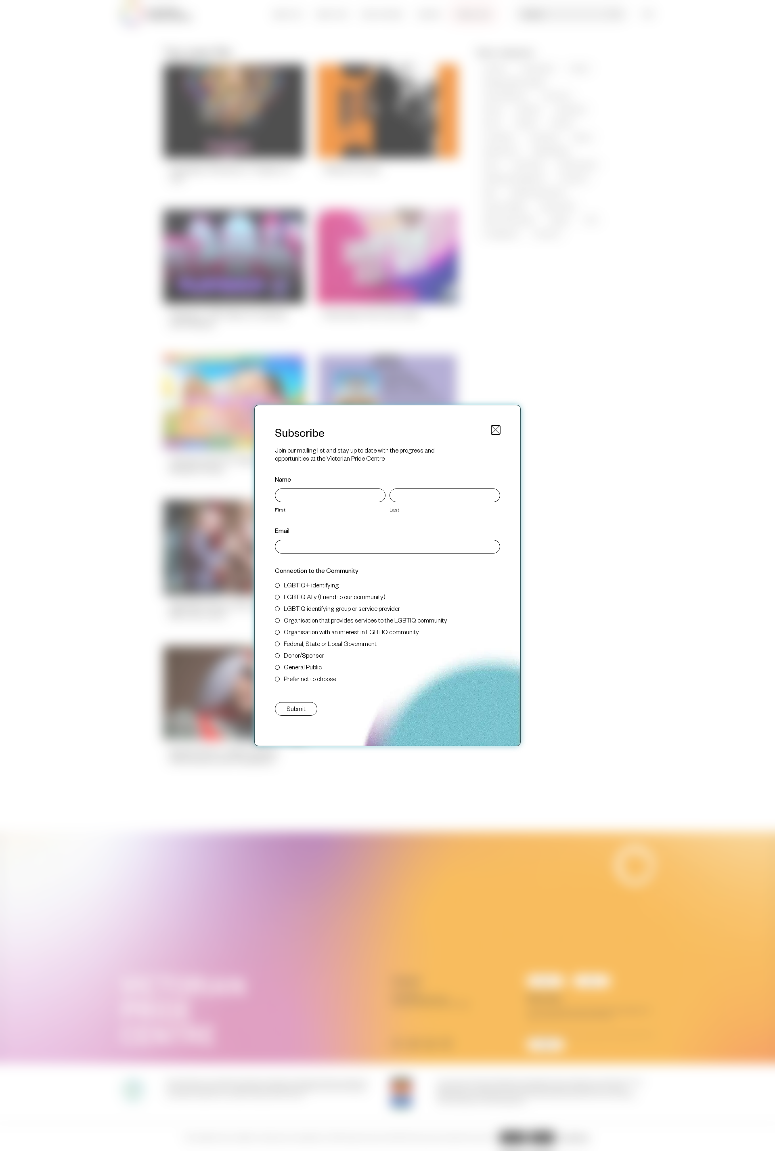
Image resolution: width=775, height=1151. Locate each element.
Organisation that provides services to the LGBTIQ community (365, 620)
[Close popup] (495, 430)
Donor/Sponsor (304, 655)
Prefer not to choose (310, 678)
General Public (303, 667)
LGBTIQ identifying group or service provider (342, 608)
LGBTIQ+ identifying (311, 585)
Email (282, 530)
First (280, 509)
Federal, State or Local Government (330, 643)
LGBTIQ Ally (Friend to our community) (334, 596)
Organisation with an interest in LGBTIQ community (351, 631)
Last (394, 509)
